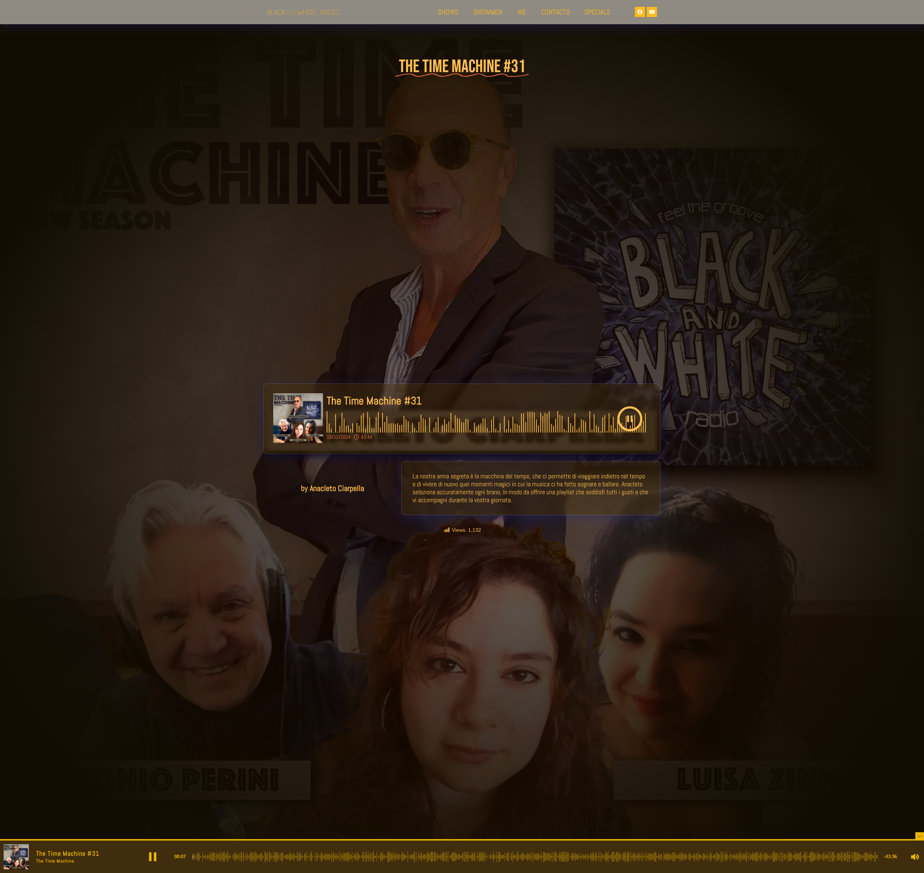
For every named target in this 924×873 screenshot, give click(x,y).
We (521, 12)
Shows (448, 12)
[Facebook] (640, 12)
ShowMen (487, 12)
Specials (597, 12)
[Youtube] (652, 12)
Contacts (555, 12)
